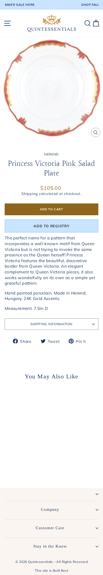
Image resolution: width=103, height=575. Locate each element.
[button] (51, 226)
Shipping (29, 193)
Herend (51, 154)
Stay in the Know (50, 546)
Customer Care (50, 528)
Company (50, 509)
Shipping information (51, 324)
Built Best (60, 570)
